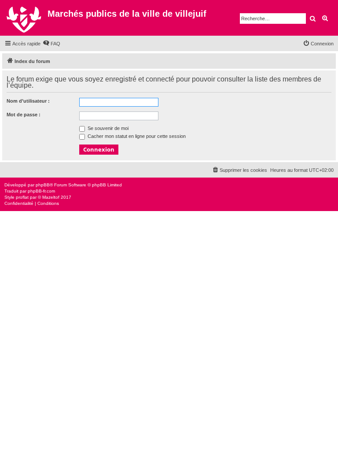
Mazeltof (50, 197)
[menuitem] (51, 43)
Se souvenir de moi (107, 128)
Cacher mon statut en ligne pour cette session (136, 136)
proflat (22, 197)
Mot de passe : (23, 114)
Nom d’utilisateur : (28, 101)
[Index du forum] (25, 17)
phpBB (43, 184)
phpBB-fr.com (41, 191)
